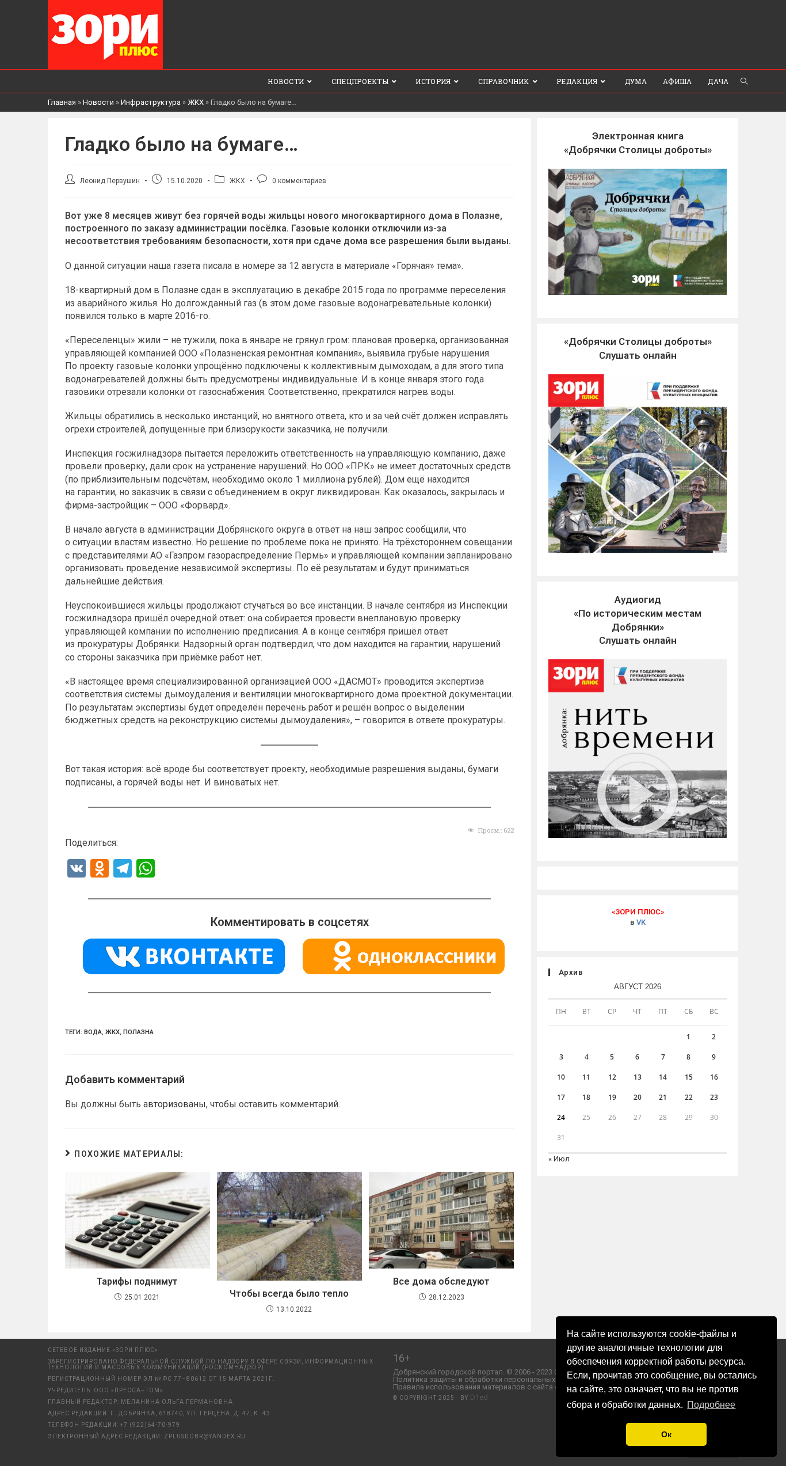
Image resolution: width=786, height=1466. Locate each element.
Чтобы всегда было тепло (289, 1293)
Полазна (138, 1032)
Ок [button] (666, 1434)
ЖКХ (196, 102)
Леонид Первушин (110, 181)
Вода (93, 1032)
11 (586, 1077)
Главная (62, 102)
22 (689, 1097)
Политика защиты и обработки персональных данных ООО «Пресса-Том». (522, 1379)
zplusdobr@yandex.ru (205, 1436)
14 (663, 1077)
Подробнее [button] (711, 1405)
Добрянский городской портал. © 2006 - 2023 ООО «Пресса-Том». (507, 1372)
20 (638, 1097)
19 (612, 1097)
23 (714, 1097)
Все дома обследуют (441, 1281)
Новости (98, 102)
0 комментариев (299, 181)
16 (714, 1077)
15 (689, 1077)
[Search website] (744, 81)
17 (561, 1097)
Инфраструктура (151, 102)
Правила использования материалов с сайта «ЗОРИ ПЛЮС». (499, 1387)
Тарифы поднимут (137, 1281)
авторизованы (174, 1104)
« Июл (559, 1158)
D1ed (479, 1397)
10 (561, 1077)
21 (663, 1097)
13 (638, 1077)
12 (612, 1077)
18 (586, 1097)
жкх (112, 1032)
